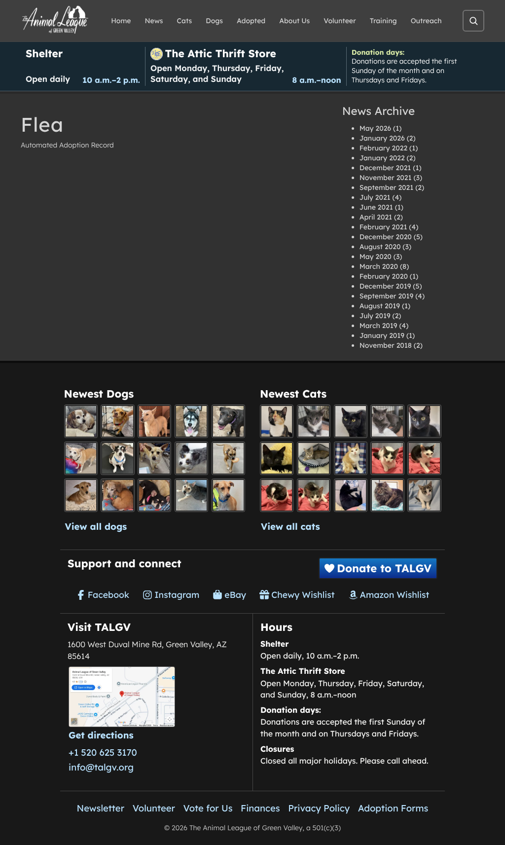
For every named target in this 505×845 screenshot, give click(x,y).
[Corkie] (81, 495)
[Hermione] (313, 458)
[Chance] (117, 458)
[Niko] (228, 495)
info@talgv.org (101, 767)
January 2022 (382, 157)
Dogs (214, 20)
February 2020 (384, 276)
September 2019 (387, 296)
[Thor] (424, 421)
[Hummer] (276, 495)
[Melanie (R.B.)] (81, 421)
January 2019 (382, 335)
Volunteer (340, 20)
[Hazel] (276, 421)
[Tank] (387, 458)
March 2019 (378, 325)
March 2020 (379, 266)
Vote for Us (208, 808)
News (154, 20)
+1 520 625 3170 (103, 752)
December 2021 (385, 167)
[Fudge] (387, 495)
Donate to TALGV (384, 568)
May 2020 (376, 256)
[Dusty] (191, 495)
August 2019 (380, 305)
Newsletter (101, 808)
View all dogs (96, 526)
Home (121, 20)
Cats (184, 20)
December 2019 (385, 286)
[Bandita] (191, 421)
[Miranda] (154, 495)
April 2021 (376, 217)
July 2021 (375, 197)
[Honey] (81, 458)
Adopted (251, 20)
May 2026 (375, 128)
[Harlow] (350, 495)
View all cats (290, 526)
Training (383, 20)
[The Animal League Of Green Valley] (55, 20)
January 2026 (382, 138)
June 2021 (376, 207)
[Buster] (154, 458)
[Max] (191, 458)
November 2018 (386, 345)
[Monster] (313, 421)
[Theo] (228, 458)
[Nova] (350, 421)
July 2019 (375, 315)
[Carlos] (228, 421)
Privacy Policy (319, 808)
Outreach (426, 20)
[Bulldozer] (313, 495)
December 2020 (386, 236)
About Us (294, 20)
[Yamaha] (424, 495)
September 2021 (387, 187)
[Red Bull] (387, 421)
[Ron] (350, 458)
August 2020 (380, 246)
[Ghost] (154, 421)
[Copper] (117, 421)
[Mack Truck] (424, 458)
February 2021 (383, 226)
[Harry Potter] (276, 458)
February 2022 (383, 148)
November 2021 (386, 177)
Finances (260, 808)
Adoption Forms (393, 808)
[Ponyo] (117, 495)
